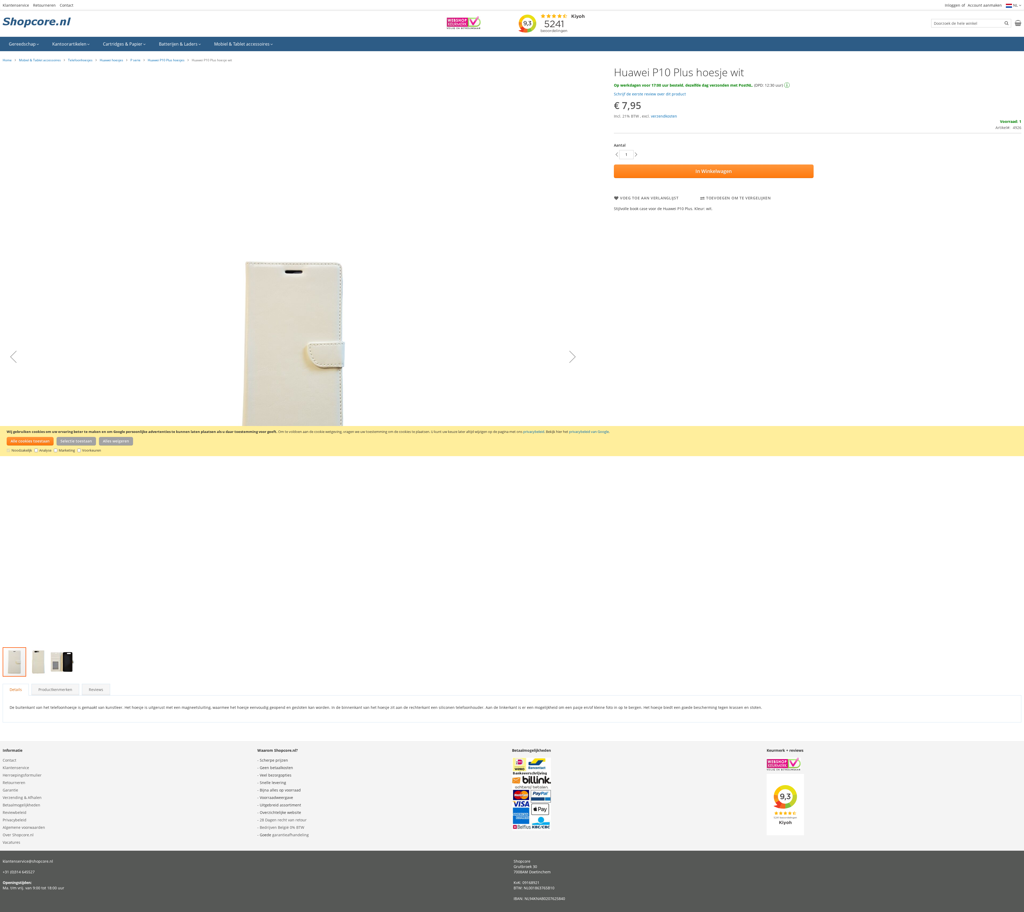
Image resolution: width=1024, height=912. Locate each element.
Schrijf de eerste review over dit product (650, 94)
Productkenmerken (55, 689)
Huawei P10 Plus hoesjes (166, 60)
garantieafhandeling (290, 834)
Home (7, 60)
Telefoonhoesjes (80, 60)
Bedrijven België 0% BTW (282, 827)
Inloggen (952, 5)
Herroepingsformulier (22, 775)
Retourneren (44, 5)
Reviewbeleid (14, 812)
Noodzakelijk (21, 450)
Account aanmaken (985, 5)
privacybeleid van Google (589, 431)
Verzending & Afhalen (22, 797)
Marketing (67, 450)
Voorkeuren (91, 450)
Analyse (45, 450)
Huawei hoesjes (111, 60)
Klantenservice (16, 5)
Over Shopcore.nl (18, 834)
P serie (135, 60)
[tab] (16, 690)
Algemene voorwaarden (24, 827)
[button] (1013, 5)
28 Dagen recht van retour (283, 819)
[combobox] (971, 23)
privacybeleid (533, 431)
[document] (513, 441)
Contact (66, 5)
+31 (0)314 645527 (19, 871)
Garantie (10, 790)
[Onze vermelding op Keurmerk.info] (464, 27)
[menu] (512, 44)
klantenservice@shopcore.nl (28, 861)
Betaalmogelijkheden (21, 804)
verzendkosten (664, 116)
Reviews (96, 689)
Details (16, 689)
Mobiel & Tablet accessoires (40, 60)
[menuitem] (24, 44)
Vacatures (11, 842)
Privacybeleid (14, 819)
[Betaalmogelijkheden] (531, 829)
